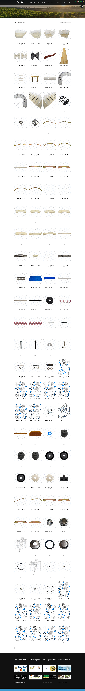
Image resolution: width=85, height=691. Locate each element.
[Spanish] (83, 1)
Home (15, 22)
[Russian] (82, 1)
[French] (78, 1)
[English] (77, 1)
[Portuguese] (81, 1)
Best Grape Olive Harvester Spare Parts (20, 4)
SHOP (48, 2)
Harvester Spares (20, 2)
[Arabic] (76, 1)
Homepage (64, 2)
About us (52, 2)
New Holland (32, 2)
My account (58, 2)
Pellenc (43, 2)
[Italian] (79, 1)
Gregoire (39, 2)
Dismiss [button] (83, 689)
